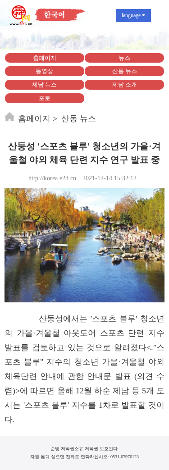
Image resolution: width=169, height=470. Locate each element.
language (132, 15)
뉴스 (124, 58)
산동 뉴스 (124, 71)
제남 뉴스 (44, 84)
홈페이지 (44, 58)
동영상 (44, 71)
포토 (44, 98)
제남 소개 (124, 84)
